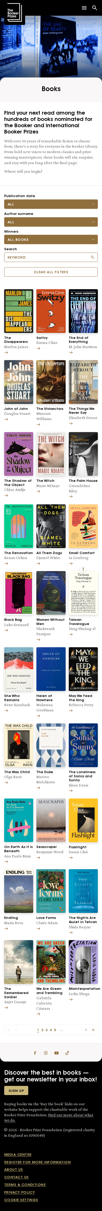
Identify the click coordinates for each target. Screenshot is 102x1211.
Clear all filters (51, 272)
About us (13, 1169)
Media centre (17, 1155)
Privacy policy (19, 1192)
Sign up (16, 1091)
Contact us (16, 1177)
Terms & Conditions (25, 1185)
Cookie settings (21, 1200)
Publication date (19, 196)
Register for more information (37, 1162)
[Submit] (92, 257)
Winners (11, 231)
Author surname (18, 214)
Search (10, 249)
